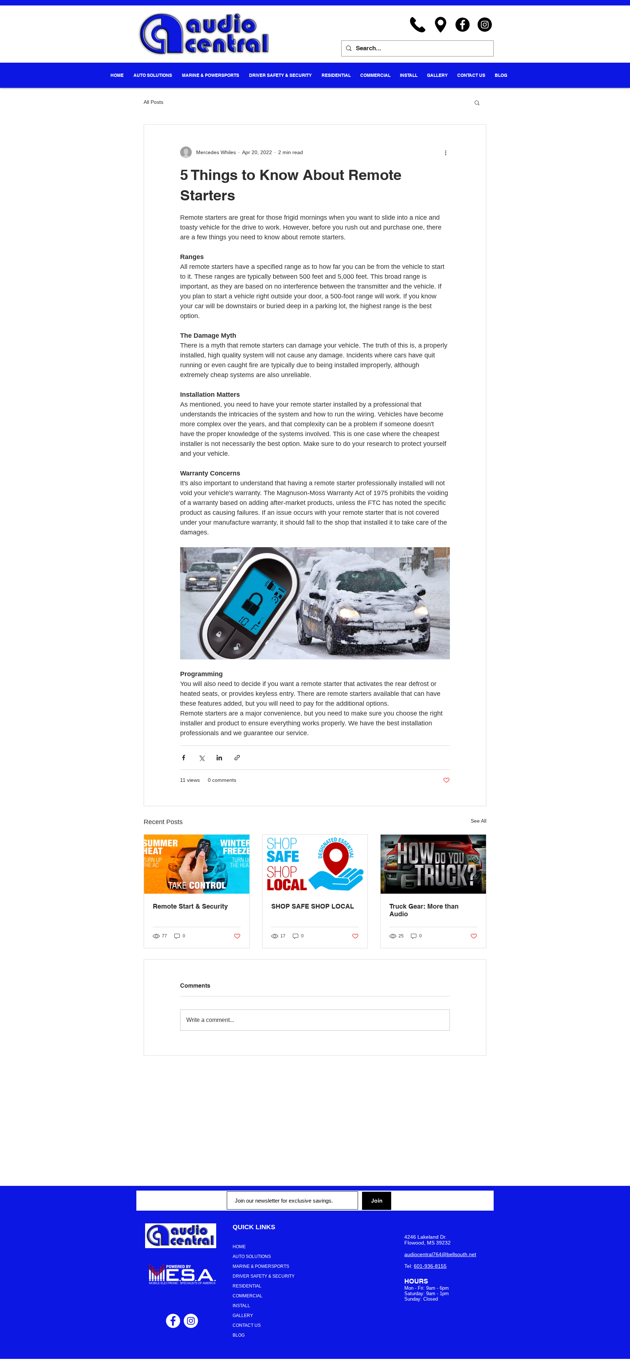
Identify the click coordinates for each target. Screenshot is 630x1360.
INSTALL (241, 1305)
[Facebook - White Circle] (173, 1321)
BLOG (239, 1335)
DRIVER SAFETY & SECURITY (264, 1276)
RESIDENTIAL (247, 1286)
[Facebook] (462, 24)
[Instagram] (485, 24)
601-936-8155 (430, 1266)
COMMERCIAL (247, 1295)
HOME (239, 1246)
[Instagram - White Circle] (191, 1321)
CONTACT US (247, 1325)
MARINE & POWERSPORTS (261, 1266)
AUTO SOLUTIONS (252, 1256)
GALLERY (243, 1315)
